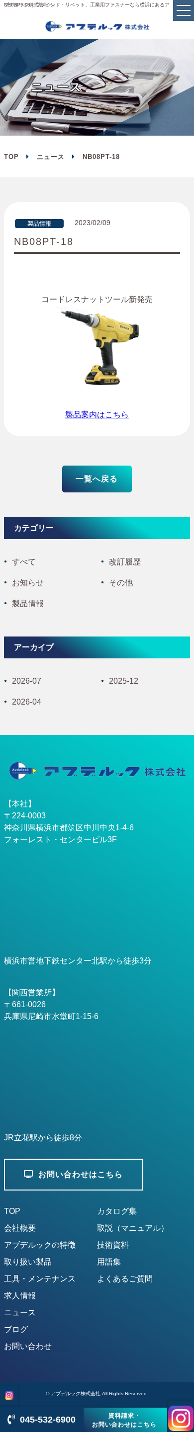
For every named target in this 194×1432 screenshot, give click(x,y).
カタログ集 (117, 1211)
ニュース (51, 156)
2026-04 (26, 702)
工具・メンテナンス (40, 1278)
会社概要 (20, 1228)
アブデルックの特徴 (40, 1245)
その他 (121, 582)
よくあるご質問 (125, 1278)
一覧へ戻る (97, 479)
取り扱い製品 (28, 1262)
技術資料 (113, 1245)
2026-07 (26, 681)
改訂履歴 (125, 561)
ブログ (16, 1329)
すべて (24, 561)
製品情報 (28, 603)
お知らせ (28, 582)
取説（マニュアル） (133, 1228)
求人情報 (20, 1295)
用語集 (109, 1262)
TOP (12, 1211)
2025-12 (123, 681)
